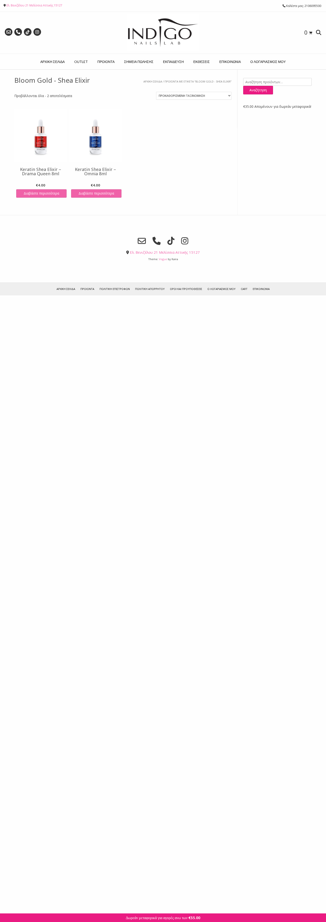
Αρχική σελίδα (152, 81)
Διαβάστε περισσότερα (41, 193)
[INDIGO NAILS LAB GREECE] (163, 32)
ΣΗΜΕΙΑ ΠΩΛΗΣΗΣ (138, 62)
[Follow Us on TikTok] (28, 32)
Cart (244, 289)
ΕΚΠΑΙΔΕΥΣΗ (173, 62)
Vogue (163, 259)
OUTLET (81, 62)
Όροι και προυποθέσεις (186, 289)
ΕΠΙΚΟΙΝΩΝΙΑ (230, 62)
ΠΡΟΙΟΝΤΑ (106, 62)
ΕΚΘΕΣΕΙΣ (201, 62)
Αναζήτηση (258, 90)
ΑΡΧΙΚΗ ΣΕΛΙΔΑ (52, 62)
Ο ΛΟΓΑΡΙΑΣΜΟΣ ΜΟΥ (268, 62)
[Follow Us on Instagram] (37, 32)
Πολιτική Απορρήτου (150, 289)
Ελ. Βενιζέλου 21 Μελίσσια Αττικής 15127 (34, 5)
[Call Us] (18, 32)
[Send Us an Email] (8, 32)
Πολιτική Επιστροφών (115, 289)
